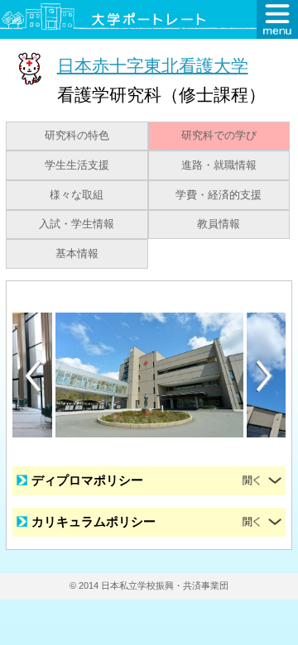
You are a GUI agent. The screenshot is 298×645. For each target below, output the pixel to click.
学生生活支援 (77, 165)
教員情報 (218, 224)
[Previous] (33, 376)
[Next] (265, 376)
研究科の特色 (77, 135)
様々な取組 (76, 195)
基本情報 (77, 254)
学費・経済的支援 (218, 195)
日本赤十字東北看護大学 (152, 64)
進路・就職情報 (219, 165)
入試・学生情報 (76, 224)
